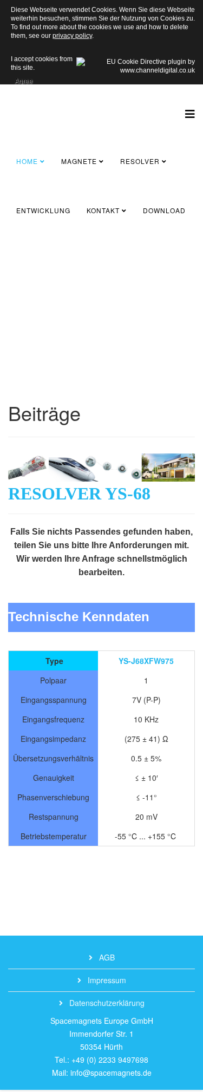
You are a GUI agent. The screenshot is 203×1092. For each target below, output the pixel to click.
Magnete (79, 161)
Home (27, 161)
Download (164, 210)
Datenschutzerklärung (106, 1002)
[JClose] (21, 308)
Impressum (106, 980)
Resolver (140, 161)
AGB (106, 957)
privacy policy (72, 36)
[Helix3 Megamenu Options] (190, 113)
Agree (23, 79)
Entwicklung (43, 210)
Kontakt (103, 210)
